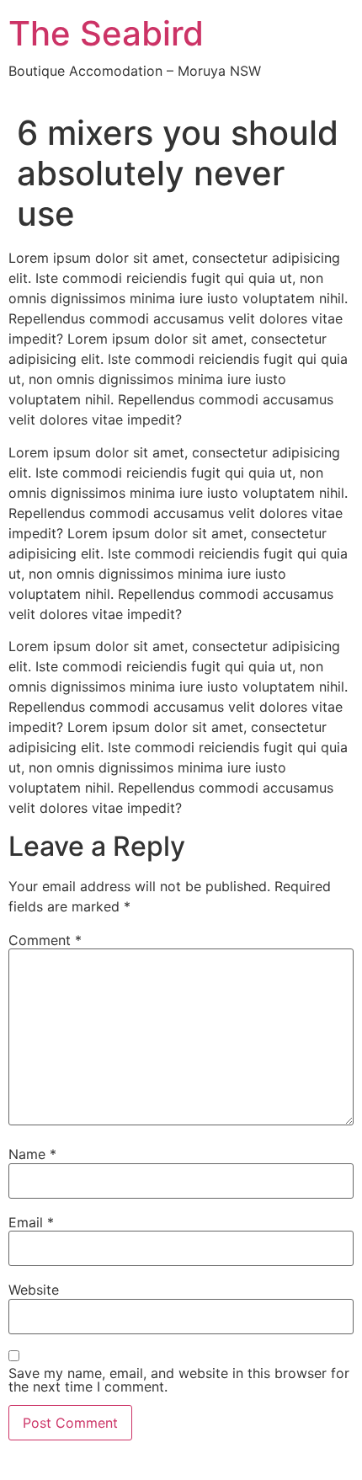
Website (33, 1289)
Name (32, 1154)
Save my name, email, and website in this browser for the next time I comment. (178, 1379)
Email (31, 1222)
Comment (45, 940)
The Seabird (106, 33)
